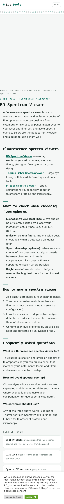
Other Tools (14, 90)
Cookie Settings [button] (13, 497)
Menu (56, 5)
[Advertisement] (32, 49)
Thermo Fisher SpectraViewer (25, 172)
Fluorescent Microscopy (37, 90)
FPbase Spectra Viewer (21, 185)
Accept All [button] (31, 497)
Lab (13, 4)
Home (2, 90)
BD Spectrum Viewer (19, 156)
